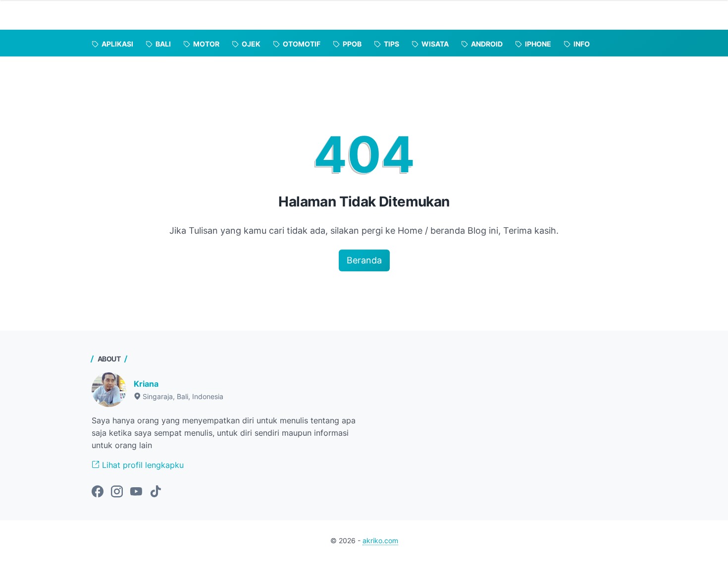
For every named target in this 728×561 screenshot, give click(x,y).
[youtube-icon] (136, 492)
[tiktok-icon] (155, 492)
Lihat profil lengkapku (142, 465)
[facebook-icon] (98, 492)
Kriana (146, 384)
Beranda (364, 260)
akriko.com (380, 540)
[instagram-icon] (117, 492)
